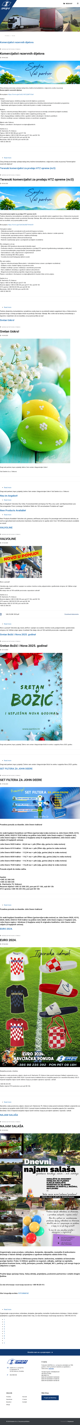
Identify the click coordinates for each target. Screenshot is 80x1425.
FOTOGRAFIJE (23, 1293)
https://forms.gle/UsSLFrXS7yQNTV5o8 (20, 94)
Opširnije (51, 1368)
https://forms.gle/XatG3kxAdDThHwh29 (20, 225)
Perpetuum (71, 1421)
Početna (7, 35)
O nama (24, 1399)
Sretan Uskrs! (9, 331)
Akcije (8, 1404)
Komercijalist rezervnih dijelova (22, 53)
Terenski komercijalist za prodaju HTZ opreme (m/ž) (37, 179)
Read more (7, 158)
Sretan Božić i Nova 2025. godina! (23, 646)
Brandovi (8, 1402)
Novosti (24, 1396)
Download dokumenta (72, 614)
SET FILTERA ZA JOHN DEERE (21, 780)
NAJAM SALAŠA (11, 1126)
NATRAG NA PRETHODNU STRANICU (11, 49)
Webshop (68, 3)
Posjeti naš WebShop (50, 1398)
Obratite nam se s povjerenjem (38, 1352)
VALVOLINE (8, 539)
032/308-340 (13, 1375)
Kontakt (24, 1402)
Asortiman (9, 1399)
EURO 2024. (8, 940)
